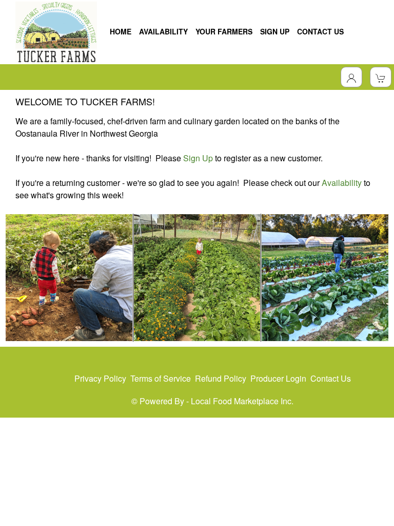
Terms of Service (160, 378)
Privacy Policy (100, 378)
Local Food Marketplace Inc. (242, 401)
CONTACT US (320, 31)
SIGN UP (274, 31)
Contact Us (330, 378)
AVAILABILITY (163, 31)
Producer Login (278, 378)
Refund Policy (220, 378)
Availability (342, 183)
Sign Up (198, 158)
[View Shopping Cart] (380, 77)
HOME (120, 31)
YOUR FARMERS (223, 31)
